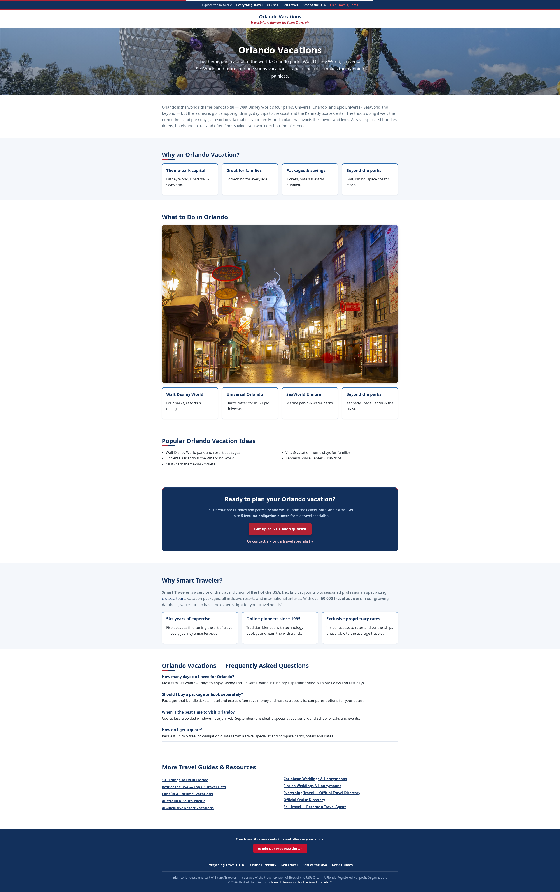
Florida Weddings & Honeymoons (312, 785)
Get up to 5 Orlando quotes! (280, 529)
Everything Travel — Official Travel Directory (322, 792)
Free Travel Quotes (344, 5)
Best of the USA (314, 5)
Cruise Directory (263, 864)
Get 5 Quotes (342, 864)
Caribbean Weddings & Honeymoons (315, 778)
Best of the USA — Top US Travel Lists (194, 786)
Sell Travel (290, 5)
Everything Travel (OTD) (226, 864)
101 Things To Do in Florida (185, 779)
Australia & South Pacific (183, 800)
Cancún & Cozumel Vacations (187, 793)
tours (180, 598)
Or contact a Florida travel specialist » (280, 541)
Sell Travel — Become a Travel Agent (315, 806)
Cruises (272, 5)
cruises (168, 598)
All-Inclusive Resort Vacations (188, 807)
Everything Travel (249, 5)
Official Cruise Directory (304, 799)
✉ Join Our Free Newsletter (280, 848)
